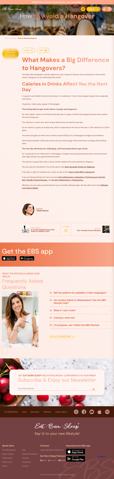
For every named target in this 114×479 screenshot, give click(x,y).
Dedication (26, 462)
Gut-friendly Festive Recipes (34, 180)
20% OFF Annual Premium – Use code (57, 2)
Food (24, 412)
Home (6, 38)
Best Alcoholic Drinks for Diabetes (80, 167)
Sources (25, 458)
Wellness (47, 412)
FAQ (23, 450)
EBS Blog (13, 38)
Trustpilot (101, 456)
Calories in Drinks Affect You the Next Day (10, 53)
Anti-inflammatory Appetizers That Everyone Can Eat (81, 177)
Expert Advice (61, 412)
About (4, 466)
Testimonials (7, 458)
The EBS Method (11, 412)
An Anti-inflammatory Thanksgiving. (67, 180)
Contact (25, 466)
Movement (35, 412)
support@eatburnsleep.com (51, 450)
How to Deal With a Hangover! (82, 172)
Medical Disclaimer (30, 454)
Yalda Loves (7, 462)
